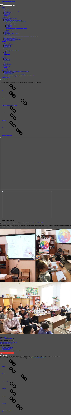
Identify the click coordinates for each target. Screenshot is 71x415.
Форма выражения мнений (8, 16)
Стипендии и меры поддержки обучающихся (11, 36)
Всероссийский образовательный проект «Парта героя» (13, 11)
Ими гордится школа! (7, 12)
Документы (6, 31)
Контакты (5, 15)
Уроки (27, 222)
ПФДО (5, 58)
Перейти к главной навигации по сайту (8, 1)
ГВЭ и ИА (8, 51)
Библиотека (8, 27)
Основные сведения (7, 19)
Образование (6, 32)
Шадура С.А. (6, 337)
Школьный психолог (7, 63)
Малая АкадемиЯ (7, 14)
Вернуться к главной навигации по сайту (7, 338)
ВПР (5, 52)
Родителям (4, 57)
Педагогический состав (8, 34)
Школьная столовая (9, 23)
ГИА (5, 48)
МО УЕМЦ (6, 69)
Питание (3, 7)
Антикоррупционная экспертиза (9, 72)
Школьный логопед (7, 64)
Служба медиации (9, 29)
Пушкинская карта (7, 56)
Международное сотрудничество (9, 40)
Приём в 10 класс (7, 61)
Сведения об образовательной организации (9, 18)
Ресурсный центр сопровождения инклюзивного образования (16, 28)
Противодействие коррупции (7, 70)
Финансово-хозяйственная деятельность (10, 38)
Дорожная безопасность (6, 349)
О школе (3, 8)
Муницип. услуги (7, 59)
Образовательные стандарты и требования (11, 33)
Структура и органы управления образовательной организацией (15, 21)
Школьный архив (9, 26)
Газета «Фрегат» (7, 13)
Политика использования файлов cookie (39, 357)
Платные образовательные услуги (9, 37)
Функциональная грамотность (9, 42)
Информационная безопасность (7, 347)
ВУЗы (7, 55)
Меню (1, 4)
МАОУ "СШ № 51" (3, 80)
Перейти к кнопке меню (6, 77)
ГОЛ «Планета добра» (9, 30)
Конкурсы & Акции (7, 46)
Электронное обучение (8, 43)
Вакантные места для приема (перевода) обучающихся (13, 39)
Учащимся (4, 41)
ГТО (5, 53)
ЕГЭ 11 (7, 49)
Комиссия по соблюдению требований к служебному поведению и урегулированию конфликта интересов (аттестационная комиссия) (26, 75)
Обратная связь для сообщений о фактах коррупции (12, 76)
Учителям (4, 65)
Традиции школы (7, 10)
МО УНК (5, 67)
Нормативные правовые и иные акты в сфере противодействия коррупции (16, 71)
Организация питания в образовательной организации (13, 20)
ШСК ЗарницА (6, 47)
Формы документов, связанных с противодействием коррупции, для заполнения (17, 74)
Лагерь (5, 62)
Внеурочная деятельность (8, 44)
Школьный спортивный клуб (11, 24)
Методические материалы (8, 73)
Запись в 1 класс (7, 60)
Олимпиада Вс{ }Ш (7, 45)
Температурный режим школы (9, 17)
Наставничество (7, 66)
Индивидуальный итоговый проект (12, 50)
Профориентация (7, 54)
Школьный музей (9, 25)
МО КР (5, 68)
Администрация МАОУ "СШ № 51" (37, 222)
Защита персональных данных (7, 348)
